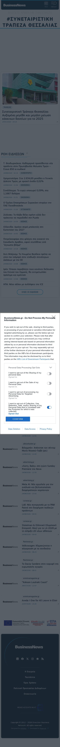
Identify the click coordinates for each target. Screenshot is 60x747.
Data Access (30, 429)
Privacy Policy (46, 429)
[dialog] (30, 373)
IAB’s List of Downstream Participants (33, 359)
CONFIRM (18, 419)
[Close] (54, 318)
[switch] (49, 373)
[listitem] (30, 367)
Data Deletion (14, 429)
